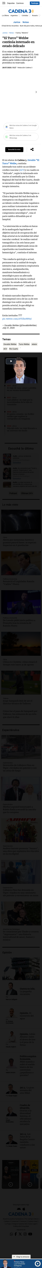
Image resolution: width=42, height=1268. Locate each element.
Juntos (17, 22)
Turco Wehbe (24, 344)
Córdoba (25, 16)
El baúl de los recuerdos (10, 26)
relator (34, 344)
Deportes (11, 3)
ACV (22, 170)
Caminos (20, 3)
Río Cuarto (13, 349)
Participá (34, 3)
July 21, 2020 (8, 328)
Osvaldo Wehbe (10, 344)
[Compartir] (31, 150)
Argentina (14, 16)
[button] (36, 92)
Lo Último (5, 16)
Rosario (35, 16)
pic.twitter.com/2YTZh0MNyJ (17, 319)
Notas (26, 22)
